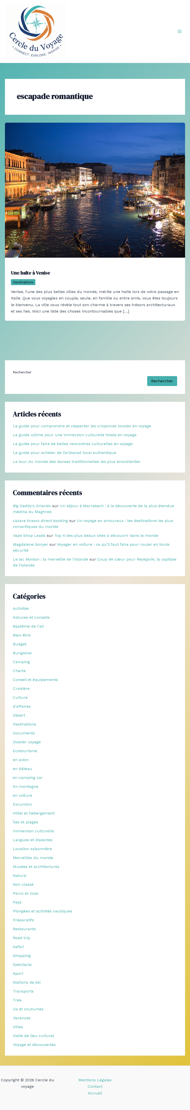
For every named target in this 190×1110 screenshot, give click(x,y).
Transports (23, 991)
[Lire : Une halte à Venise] (95, 189)
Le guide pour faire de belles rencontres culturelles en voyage (73, 443)
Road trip (21, 937)
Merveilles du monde (33, 857)
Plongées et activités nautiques (42, 911)
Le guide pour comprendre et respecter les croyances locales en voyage (82, 426)
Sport (18, 973)
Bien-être (21, 635)
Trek (17, 1000)
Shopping (22, 955)
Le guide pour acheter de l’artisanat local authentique (64, 452)
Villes (18, 1026)
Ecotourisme (25, 750)
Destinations (23, 282)
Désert (19, 715)
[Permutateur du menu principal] (179, 31)
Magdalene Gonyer (30, 544)
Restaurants (24, 929)
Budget (19, 644)
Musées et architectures (36, 866)
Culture (20, 697)
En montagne (25, 786)
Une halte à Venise (30, 272)
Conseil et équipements (35, 679)
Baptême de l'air (28, 626)
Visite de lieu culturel (33, 1035)
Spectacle (22, 964)
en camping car (28, 777)
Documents (24, 733)
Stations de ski (27, 982)
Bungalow (22, 653)
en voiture (22, 795)
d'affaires (22, 706)
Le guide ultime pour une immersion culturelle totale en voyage (75, 434)
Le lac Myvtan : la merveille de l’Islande (50, 559)
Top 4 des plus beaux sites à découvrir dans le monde (106, 535)
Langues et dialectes (32, 840)
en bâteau (22, 768)
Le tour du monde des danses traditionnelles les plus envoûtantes (76, 461)
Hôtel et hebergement (34, 813)
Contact (95, 1086)
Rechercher (22, 372)
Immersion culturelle (33, 831)
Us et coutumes (28, 1009)
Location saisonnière (32, 848)
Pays (17, 902)
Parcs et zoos (25, 893)
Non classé (23, 884)
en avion (21, 759)
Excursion (22, 804)
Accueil (95, 1093)
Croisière (21, 688)
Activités (21, 608)
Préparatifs (23, 920)
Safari (18, 946)
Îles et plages (25, 822)
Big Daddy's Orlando (32, 505)
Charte (19, 670)
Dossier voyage (27, 742)
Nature (19, 875)
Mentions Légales (95, 1080)
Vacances (22, 1018)
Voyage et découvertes (34, 1044)
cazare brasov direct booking (40, 520)
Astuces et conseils (31, 617)
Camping (21, 661)
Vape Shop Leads (29, 535)
